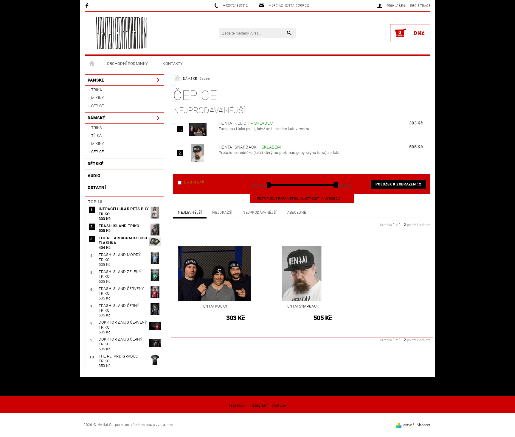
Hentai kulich (246, 123)
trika (96, 90)
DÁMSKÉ (96, 118)
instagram (258, 405)
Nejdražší (222, 212)
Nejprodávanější (260, 212)
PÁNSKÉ (96, 80)
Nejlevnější (190, 212)
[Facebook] (88, 5)
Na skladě (194, 183)
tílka (96, 135)
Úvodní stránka (92, 63)
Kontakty (173, 63)
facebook (237, 405)
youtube (279, 405)
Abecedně (296, 212)
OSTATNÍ (97, 187)
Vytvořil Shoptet (416, 425)
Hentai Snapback (250, 147)
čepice (97, 106)
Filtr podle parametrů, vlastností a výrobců (299, 199)
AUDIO (94, 175)
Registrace (420, 6)
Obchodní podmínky (127, 63)
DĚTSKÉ (96, 163)
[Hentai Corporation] (121, 33)
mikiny (97, 98)
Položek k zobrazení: (398, 184)
